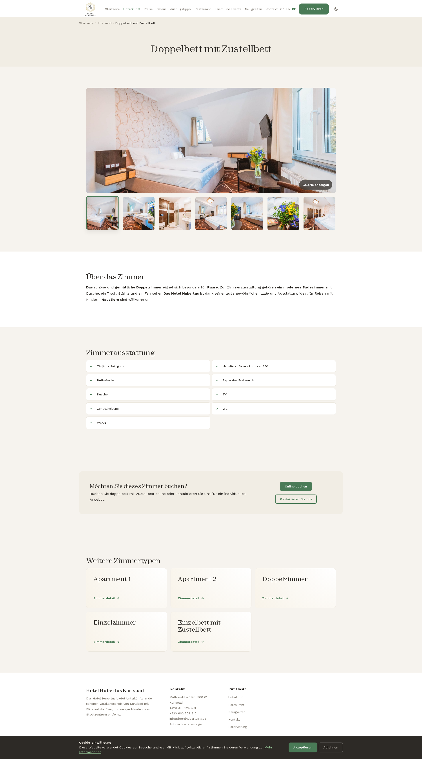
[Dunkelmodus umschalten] (335, 9)
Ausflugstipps (180, 9)
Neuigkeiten (253, 9)
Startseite (112, 9)
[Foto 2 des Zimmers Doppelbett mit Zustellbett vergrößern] (138, 213)
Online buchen (296, 486)
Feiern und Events (228, 9)
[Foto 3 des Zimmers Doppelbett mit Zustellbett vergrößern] (174, 213)
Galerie (161, 9)
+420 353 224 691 (182, 708)
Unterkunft (131, 9)
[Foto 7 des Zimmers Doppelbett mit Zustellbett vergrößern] (319, 213)
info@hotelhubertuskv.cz (187, 718)
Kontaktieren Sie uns (296, 499)
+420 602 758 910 (182, 713)
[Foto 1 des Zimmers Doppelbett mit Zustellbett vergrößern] (102, 213)
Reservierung (237, 726)
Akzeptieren (302, 747)
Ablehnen (330, 747)
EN (288, 9)
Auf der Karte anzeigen (186, 724)
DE (294, 9)
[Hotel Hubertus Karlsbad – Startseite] (90, 9)
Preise (148, 9)
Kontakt (272, 9)
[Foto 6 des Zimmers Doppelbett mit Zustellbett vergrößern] (283, 213)
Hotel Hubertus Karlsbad (115, 690)
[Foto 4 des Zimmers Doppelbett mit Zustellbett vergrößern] (211, 213)
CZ (282, 9)
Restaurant (203, 9)
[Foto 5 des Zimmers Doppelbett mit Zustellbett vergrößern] (247, 213)
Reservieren (314, 9)
